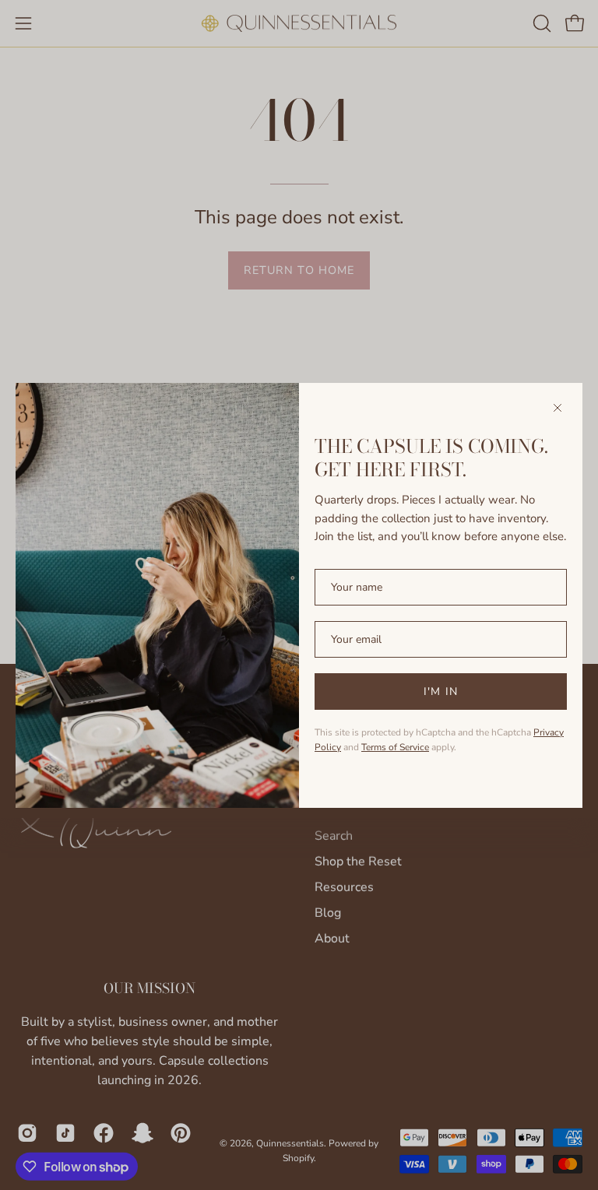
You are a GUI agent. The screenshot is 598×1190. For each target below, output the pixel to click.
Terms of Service (395, 747)
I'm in (440, 691)
